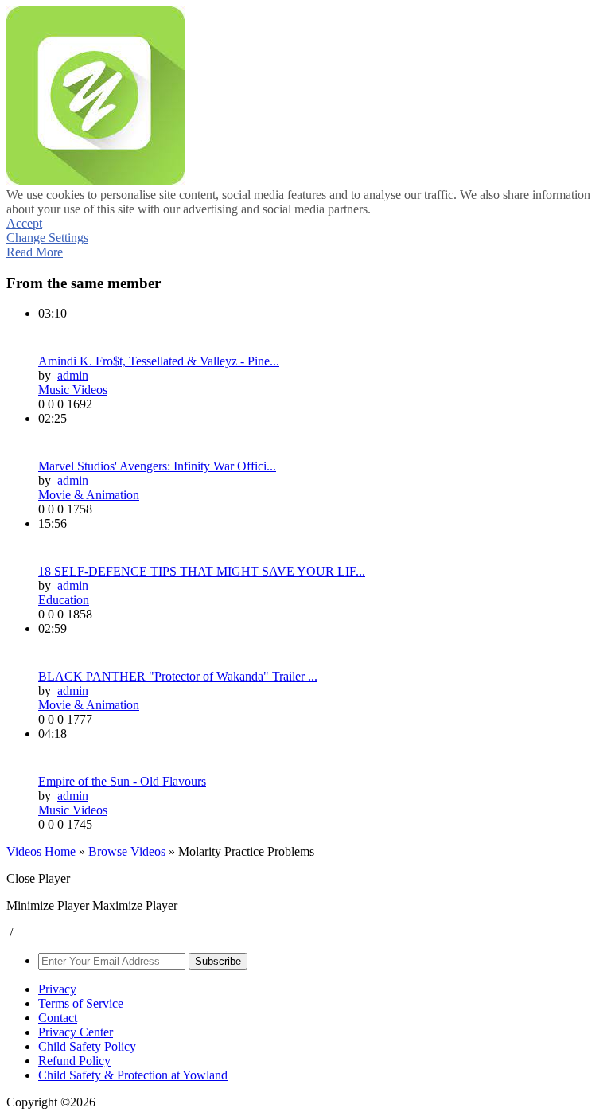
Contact (57, 1017)
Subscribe (218, 961)
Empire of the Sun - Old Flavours (122, 781)
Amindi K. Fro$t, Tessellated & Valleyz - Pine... (158, 361)
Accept (24, 223)
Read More (34, 252)
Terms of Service (80, 1003)
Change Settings (47, 237)
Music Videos (72, 389)
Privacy (57, 989)
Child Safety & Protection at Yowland (133, 1075)
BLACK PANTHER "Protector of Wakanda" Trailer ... (177, 676)
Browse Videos (126, 851)
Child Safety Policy (87, 1046)
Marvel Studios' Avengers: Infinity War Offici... (157, 466)
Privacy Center (75, 1032)
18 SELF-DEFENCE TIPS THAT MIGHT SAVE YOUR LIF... (201, 571)
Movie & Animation (88, 494)
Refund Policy (74, 1060)
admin (72, 375)
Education (63, 600)
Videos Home (41, 851)
